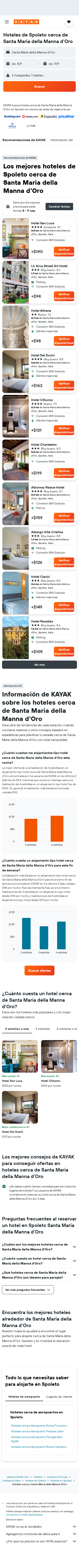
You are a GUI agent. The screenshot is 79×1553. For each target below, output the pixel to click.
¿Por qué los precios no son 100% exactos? (36, 1541)
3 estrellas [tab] (42, 1029)
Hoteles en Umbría (35, 1480)
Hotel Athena (41, 310)
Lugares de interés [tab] (59, 1396)
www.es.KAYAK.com (18, 1476)
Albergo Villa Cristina (47, 532)
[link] (39, 970)
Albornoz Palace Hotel (47, 487)
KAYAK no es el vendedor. (24, 1526)
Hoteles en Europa (57, 1476)
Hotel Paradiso (42, 621)
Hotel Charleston (44, 444)
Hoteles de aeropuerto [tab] (24, 1396)
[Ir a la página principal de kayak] (26, 21)
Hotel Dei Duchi (43, 355)
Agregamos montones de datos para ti (33, 1534)
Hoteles (37, 1476)
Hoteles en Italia (11, 1480)
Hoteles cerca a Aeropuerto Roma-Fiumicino (39, 1425)
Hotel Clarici (40, 577)
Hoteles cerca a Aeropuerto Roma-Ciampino (39, 1447)
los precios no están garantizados (24, 1514)
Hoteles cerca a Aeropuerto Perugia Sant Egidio (36, 1439)
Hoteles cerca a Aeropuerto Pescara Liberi (37, 1431)
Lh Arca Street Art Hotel (49, 266)
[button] (6, 21)
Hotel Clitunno (42, 400)
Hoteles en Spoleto (61, 1480)
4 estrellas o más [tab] (17, 1029)
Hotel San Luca (42, 223)
